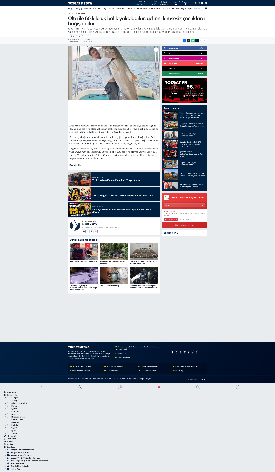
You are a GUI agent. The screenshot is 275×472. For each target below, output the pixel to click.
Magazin (166, 8)
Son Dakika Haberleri (148, 370)
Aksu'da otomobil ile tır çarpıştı (83, 261)
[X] (176, 351)
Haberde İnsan (140, 8)
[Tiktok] (188, 351)
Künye (141, 378)
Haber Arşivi (179, 370)
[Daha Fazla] (197, 40)
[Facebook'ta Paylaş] (184, 40)
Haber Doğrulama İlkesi (91, 378)
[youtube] (159, 387)
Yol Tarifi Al (185, 219)
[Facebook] (87, 231)
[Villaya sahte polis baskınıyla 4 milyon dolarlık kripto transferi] (144, 275)
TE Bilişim (203, 379)
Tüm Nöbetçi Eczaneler (185, 225)
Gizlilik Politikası (132, 378)
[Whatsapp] (192, 351)
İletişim (148, 378)
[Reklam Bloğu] (184, 90)
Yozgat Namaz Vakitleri (149, 366)
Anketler (11, 438)
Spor (190, 8)
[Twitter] (91, 231)
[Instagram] (96, 231)
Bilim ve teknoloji (92, 8)
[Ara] (206, 3)
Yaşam (197, 8)
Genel (129, 8)
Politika (175, 8)
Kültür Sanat (155, 8)
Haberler (71, 14)
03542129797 (123, 353)
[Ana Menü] (206, 8)
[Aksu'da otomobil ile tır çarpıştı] (84, 251)
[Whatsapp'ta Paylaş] (193, 40)
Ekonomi (121, 8)
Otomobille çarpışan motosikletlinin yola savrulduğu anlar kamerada (83, 287)
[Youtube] (184, 351)
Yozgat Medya (89, 223)
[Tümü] (204, 232)
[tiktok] (237, 387)
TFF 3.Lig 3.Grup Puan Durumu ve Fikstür (29, 460)
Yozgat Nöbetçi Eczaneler (82, 366)
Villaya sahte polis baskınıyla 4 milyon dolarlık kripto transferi (143, 286)
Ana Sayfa (11, 392)
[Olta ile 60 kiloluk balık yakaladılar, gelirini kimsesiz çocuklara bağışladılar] (114, 72)
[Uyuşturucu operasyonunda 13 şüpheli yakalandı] (144, 251)
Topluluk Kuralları (74, 378)
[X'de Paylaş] (188, 40)
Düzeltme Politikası (108, 378)
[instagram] (120, 387)
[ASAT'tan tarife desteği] (114, 275)
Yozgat (71, 8)
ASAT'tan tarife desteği (109, 285)
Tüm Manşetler (112, 370)
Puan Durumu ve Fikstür (81, 370)
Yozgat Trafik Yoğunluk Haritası (186, 366)
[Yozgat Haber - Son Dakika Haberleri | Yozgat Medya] (80, 3)
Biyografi (11, 436)
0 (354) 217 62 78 (172, 219)
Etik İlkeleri (121, 378)
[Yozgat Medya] (75, 225)
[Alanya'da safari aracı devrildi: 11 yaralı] (114, 251)
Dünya (105, 8)
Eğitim (112, 8)
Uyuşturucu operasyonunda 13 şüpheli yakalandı (143, 262)
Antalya (81, 14)
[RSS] (196, 351)
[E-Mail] (84, 231)
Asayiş (79, 8)
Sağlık (183, 8)
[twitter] (80, 387)
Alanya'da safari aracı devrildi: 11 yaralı (113, 262)
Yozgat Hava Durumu (115, 366)
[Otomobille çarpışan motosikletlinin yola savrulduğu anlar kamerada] (84, 275)
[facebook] (41, 387)
